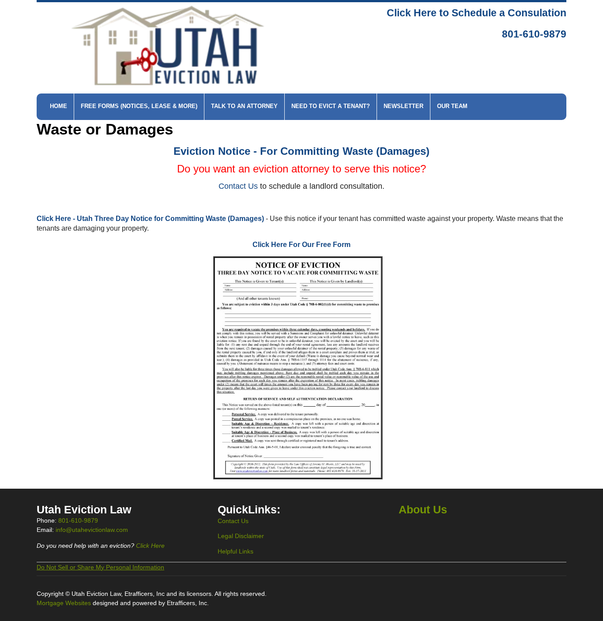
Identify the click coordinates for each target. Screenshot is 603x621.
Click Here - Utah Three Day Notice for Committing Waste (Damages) (150, 218)
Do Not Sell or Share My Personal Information (100, 567)
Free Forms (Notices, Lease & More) (139, 106)
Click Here (150, 545)
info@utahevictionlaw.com (92, 529)
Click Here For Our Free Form (301, 244)
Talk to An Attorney (244, 106)
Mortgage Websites (65, 602)
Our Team (452, 106)
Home (58, 106)
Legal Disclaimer (241, 535)
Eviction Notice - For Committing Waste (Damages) (301, 151)
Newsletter (403, 106)
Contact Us (233, 520)
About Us (423, 510)
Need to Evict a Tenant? (330, 106)
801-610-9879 (534, 34)
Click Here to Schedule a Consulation (476, 13)
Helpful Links (235, 551)
